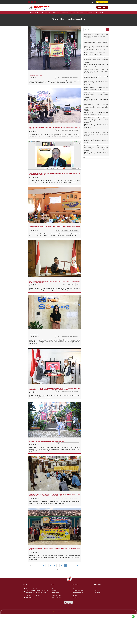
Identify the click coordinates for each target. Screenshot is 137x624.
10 (69, 565)
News (73, 12)
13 (51, 569)
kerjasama (71, 284)
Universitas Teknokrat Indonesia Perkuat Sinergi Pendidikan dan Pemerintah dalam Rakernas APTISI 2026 (96, 83)
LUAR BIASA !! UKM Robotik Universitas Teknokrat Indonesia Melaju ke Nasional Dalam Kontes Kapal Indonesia (96, 59)
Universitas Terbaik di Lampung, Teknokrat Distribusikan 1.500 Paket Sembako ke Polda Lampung (54, 128)
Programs (65, 12)
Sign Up (88, 2)
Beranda (32, 12)
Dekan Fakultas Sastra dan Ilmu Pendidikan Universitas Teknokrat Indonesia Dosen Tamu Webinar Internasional (54, 174)
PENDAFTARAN (102, 7)
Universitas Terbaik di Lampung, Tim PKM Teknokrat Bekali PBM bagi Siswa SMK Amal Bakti (54, 549)
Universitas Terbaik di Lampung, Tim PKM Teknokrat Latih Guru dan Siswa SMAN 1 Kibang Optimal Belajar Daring (54, 227)
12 (77, 565)
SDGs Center (102, 12)
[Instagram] (68, 602)
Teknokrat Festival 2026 (92, 12)
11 (73, 565)
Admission (56, 12)
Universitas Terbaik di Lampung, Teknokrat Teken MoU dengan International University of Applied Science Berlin (54, 282)
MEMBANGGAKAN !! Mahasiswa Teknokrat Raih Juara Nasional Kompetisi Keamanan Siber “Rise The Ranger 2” (96, 36)
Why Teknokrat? (46, 12)
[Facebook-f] (65, 602)
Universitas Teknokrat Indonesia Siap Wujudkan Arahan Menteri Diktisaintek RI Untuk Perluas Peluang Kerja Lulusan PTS (96, 71)
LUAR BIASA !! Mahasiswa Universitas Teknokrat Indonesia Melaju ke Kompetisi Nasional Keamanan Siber (96, 94)
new (77, 284)
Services (81, 12)
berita (57, 77)
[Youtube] (71, 602)
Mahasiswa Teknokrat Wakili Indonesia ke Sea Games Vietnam (46, 441)
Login (82, 2)
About (38, 12)
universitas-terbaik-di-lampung (70, 77)
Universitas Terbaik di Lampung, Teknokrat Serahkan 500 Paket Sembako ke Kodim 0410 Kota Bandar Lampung (54, 74)
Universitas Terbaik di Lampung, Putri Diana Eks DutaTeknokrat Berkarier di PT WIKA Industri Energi (54, 333)
